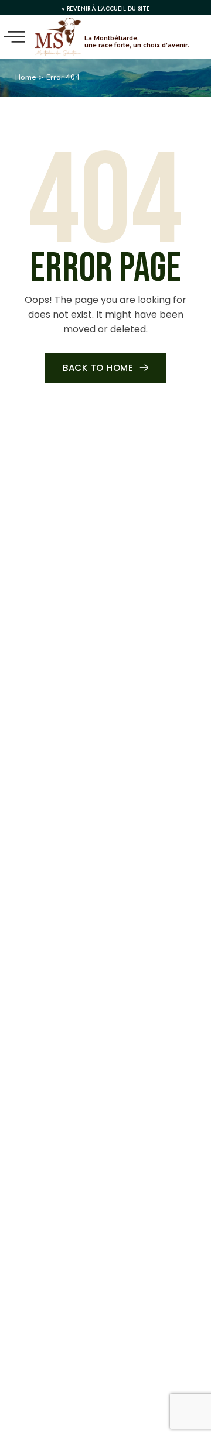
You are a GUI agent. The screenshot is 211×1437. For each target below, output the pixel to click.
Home (25, 77)
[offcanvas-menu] (14, 36)
